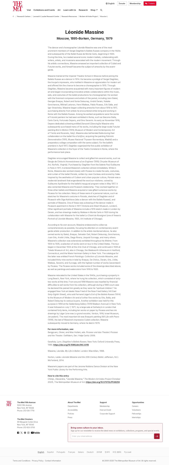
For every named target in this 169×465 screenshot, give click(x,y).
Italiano (81, 452)
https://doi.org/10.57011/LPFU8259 (103, 382)
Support (103, 402)
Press (70, 417)
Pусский (127, 452)
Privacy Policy (38, 461)
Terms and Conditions (21, 461)
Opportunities (138, 402)
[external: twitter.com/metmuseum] (22, 433)
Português (61, 452)
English (41, 452)
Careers (135, 406)
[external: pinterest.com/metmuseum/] (25, 433)
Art (59, 10)
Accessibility (73, 410)
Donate (122, 4)
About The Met (74, 402)
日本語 (99, 452)
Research (83, 10)
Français (71, 452)
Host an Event (105, 410)
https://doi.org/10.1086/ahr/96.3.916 (71, 345)
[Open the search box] (101, 10)
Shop (93, 10)
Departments (73, 406)
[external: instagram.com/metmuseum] (28, 433)
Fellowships (136, 414)
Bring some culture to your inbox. (87, 428)
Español (50, 452)
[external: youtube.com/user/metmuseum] (35, 433)
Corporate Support (107, 414)
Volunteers (136, 410)
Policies (71, 414)
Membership (135, 4)
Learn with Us (69, 10)
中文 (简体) (117, 452)
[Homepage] (17, 6)
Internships (136, 417)
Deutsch (90, 452)
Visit (29, 10)
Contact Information (53, 461)
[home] (14, 16)
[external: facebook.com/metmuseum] (18, 433)
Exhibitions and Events (44, 10)
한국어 (107, 452)
